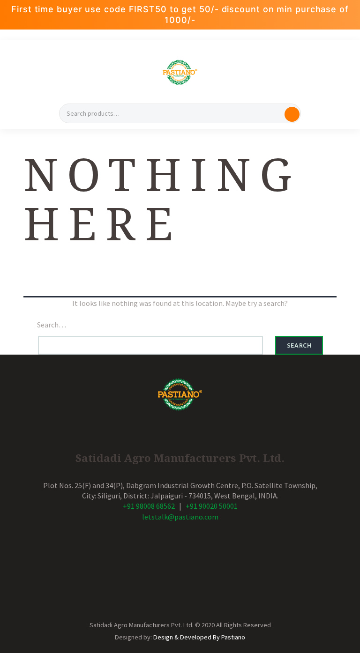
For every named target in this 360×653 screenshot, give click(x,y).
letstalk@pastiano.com (180, 516)
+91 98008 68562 (149, 506)
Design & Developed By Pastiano (199, 637)
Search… (51, 324)
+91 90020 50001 (212, 506)
